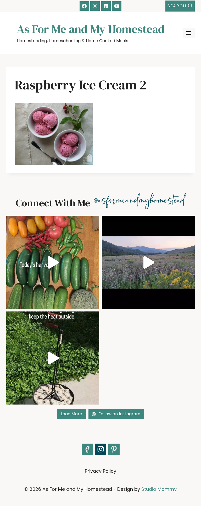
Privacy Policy (100, 471)
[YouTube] (116, 6)
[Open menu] (189, 33)
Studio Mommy (159, 489)
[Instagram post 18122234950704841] (52, 358)
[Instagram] (95, 6)
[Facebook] (84, 6)
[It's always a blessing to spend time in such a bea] (148, 262)
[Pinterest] (106, 6)
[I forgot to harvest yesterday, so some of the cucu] (52, 262)
